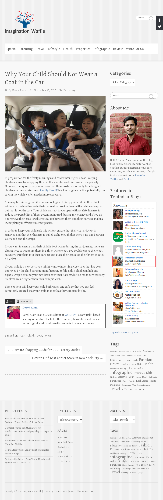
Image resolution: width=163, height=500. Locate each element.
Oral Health (153, 377)
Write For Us (135, 49)
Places (125, 381)
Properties (83, 49)
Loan (131, 376)
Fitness (114, 364)
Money (138, 377)
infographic (121, 372)
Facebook (129, 179)
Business (148, 351)
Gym (134, 364)
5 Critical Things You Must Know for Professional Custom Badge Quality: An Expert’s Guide (28, 431)
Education (116, 360)
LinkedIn (140, 175)
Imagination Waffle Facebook (149, 9)
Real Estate (142, 380)
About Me (62, 437)
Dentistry (137, 356)
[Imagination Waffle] (81, 20)
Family (135, 360)
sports (153, 381)
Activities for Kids (125, 352)
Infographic (102, 49)
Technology (126, 385)
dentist (129, 355)
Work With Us (64, 456)
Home (60, 451)
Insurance (139, 373)
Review (118, 49)
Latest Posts (25, 301)
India (140, 368)
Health (68, 49)
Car (23, 335)
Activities (113, 352)
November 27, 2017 (45, 90)
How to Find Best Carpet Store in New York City (67, 358)
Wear (48, 335)
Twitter (114, 179)
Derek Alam (19, 90)
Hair (139, 364)
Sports (11, 49)
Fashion (145, 359)
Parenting (26, 49)
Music (144, 377)
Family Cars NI (49, 190)
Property (132, 381)
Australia (137, 351)
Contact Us (62, 447)
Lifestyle (123, 376)
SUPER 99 (70, 315)
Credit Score (120, 356)
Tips (134, 385)
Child (31, 335)
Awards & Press (65, 442)
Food (123, 364)
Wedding (125, 389)
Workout (134, 389)
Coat (39, 335)
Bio (11, 301)
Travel (40, 49)
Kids (149, 373)
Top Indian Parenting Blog (124, 332)
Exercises (127, 360)
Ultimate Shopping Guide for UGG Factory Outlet (43, 350)
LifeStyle (54, 49)
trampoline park (143, 385)
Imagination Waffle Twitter (155, 9)
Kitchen (113, 377)
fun (128, 364)
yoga (141, 389)
